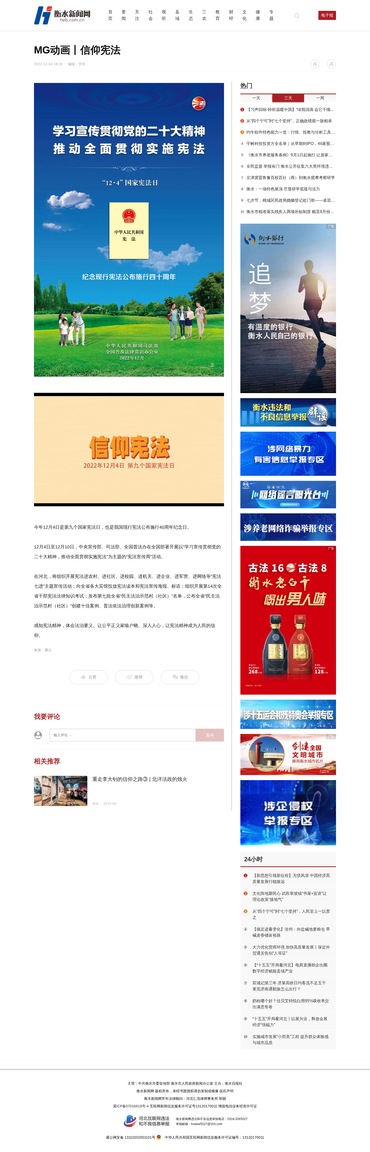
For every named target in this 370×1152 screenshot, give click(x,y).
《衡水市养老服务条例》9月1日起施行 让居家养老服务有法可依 (288, 155)
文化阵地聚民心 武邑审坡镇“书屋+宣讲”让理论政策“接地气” (289, 896)
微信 (183, 677)
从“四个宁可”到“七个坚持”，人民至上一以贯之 (291, 914)
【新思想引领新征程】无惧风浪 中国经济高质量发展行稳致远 (291, 878)
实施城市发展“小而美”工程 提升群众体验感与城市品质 (290, 1040)
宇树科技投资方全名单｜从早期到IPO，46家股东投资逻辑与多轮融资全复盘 (288, 143)
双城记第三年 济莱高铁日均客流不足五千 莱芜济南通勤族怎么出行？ (289, 986)
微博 (138, 677)
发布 (210, 735)
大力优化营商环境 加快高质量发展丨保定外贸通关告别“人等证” (291, 950)
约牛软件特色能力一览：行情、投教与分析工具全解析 (288, 132)
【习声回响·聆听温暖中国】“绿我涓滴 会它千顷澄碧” (288, 109)
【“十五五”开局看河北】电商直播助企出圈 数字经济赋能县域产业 (289, 968)
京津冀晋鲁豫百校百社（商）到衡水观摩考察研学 (288, 177)
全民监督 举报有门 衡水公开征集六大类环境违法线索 (288, 166)
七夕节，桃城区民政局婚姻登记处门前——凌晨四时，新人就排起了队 (288, 200)
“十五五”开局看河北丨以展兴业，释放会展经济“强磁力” (289, 1022)
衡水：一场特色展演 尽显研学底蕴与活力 (280, 189)
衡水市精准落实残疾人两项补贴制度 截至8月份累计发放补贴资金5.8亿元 (288, 212)
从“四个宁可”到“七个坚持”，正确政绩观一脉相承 (286, 121)
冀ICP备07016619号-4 (131, 1106)
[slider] (123, 502)
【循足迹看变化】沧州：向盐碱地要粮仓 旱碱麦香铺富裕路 (291, 932)
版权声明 (226, 1091)
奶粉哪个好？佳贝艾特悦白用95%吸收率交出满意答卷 (290, 1004)
